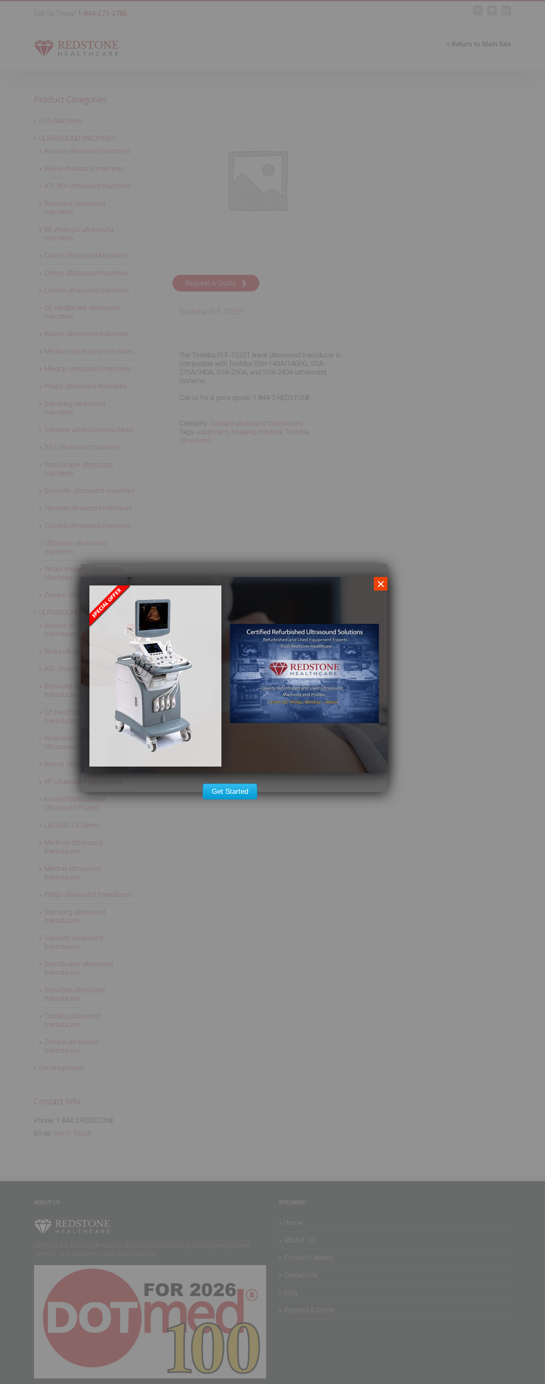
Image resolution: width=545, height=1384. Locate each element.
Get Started (230, 791)
